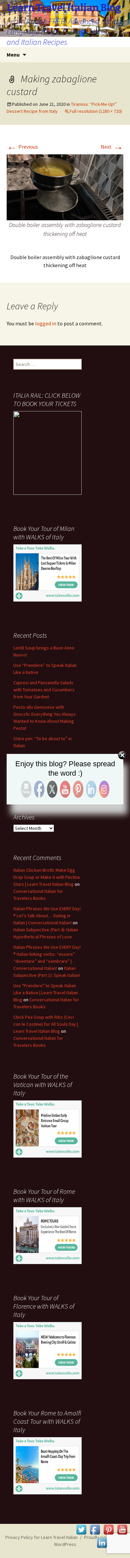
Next (112, 146)
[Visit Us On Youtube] (122, 1529)
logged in (45, 323)
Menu (13, 54)
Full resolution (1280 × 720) (96, 111)
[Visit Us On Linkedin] (102, 1542)
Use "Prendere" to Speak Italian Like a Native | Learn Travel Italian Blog (45, 993)
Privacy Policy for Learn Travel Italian (41, 1537)
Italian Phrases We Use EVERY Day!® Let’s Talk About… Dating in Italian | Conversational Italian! (47, 916)
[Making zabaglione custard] (65, 186)
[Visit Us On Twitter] (81, 1529)
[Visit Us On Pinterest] (108, 1529)
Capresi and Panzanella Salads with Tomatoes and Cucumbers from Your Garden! (44, 690)
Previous (22, 146)
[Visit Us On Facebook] (95, 1529)
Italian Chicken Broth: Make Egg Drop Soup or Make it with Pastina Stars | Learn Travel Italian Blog (46, 877)
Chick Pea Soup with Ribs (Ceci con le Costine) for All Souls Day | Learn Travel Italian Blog (45, 1024)
